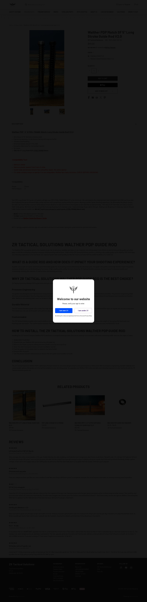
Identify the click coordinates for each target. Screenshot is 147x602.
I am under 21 (83, 311)
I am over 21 (63, 311)
